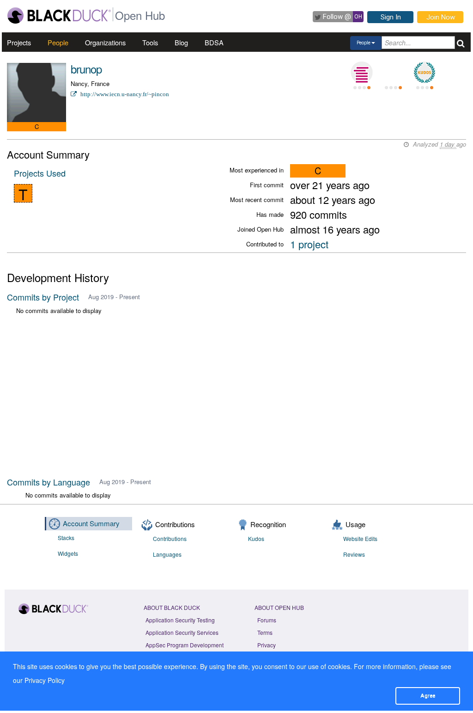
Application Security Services (182, 632)
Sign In (391, 17)
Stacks (66, 537)
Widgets (68, 553)
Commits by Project (43, 297)
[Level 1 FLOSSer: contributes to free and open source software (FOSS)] (393, 72)
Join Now (440, 17)
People (58, 42)
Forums (266, 620)
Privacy (266, 645)
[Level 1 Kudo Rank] (424, 72)
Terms (265, 632)
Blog (181, 42)
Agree (427, 695)
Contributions (170, 538)
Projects (19, 42)
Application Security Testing (180, 620)
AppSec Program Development (185, 645)
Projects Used (40, 173)
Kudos (256, 538)
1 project (309, 244)
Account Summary (91, 523)
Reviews (354, 554)
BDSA (214, 42)
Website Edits (360, 538)
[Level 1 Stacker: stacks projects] (362, 72)
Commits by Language (48, 482)
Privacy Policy (44, 680)
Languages (167, 554)
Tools (150, 42)
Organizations (105, 42)
